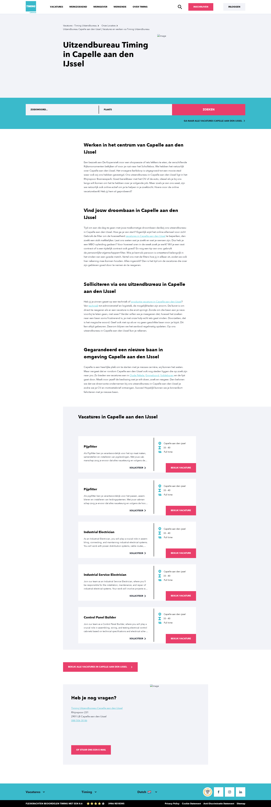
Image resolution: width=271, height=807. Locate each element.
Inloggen (234, 6)
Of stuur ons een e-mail (91, 749)
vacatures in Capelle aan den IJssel (145, 236)
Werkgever (100, 6)
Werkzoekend (78, 6)
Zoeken (209, 110)
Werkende (120, 6)
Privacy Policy (172, 803)
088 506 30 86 (79, 720)
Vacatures (56, 6)
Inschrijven (200, 6)
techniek (93, 305)
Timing (87, 792)
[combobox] (135, 109)
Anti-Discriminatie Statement (218, 803)
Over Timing (140, 6)
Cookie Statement (191, 803)
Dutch (141, 792)
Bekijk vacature (181, 467)
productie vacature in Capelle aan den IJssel (156, 301)
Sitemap (241, 803)
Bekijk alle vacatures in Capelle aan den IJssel (97, 666)
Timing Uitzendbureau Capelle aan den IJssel (97, 708)
